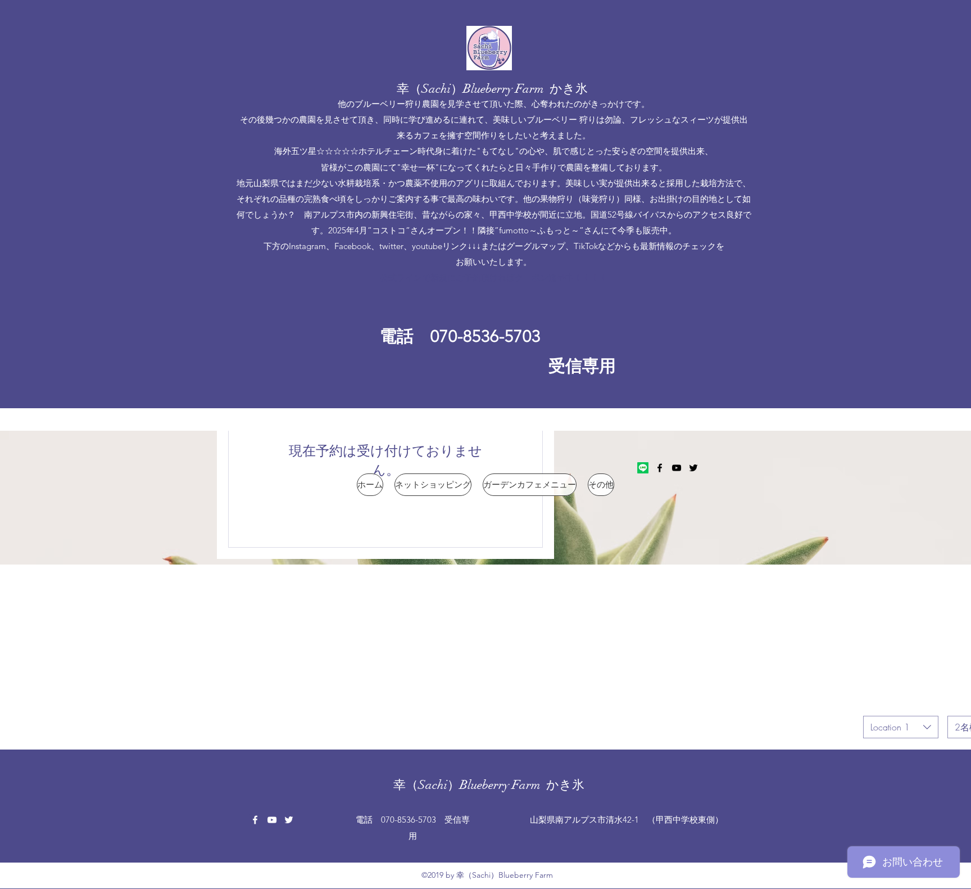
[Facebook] (659, 467)
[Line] (642, 467)
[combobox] (900, 727)
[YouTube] (676, 467)
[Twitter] (693, 467)
